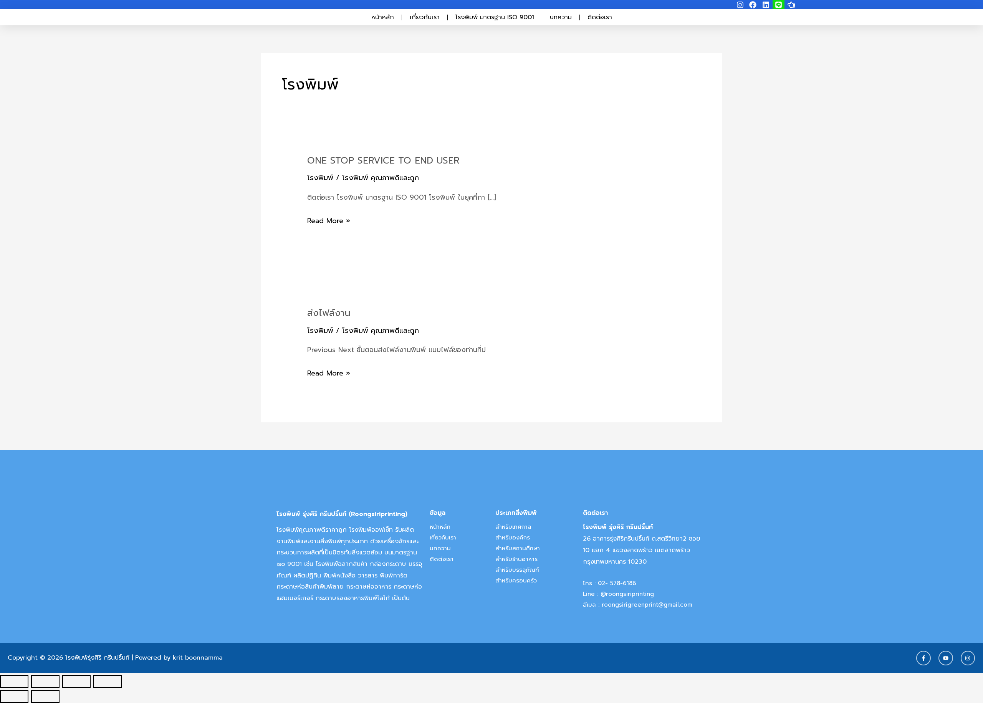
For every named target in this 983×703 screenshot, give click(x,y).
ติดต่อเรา (599, 17)
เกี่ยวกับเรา (425, 17)
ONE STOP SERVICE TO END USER (383, 160)
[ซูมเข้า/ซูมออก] (14, 681)
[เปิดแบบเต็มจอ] (45, 681)
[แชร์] (76, 681)
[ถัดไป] (45, 696)
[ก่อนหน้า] (14, 696)
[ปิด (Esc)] (107, 681)
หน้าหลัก (382, 17)
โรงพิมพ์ (320, 177)
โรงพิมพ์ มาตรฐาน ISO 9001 (494, 17)
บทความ (561, 17)
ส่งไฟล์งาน (329, 313)
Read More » (328, 221)
